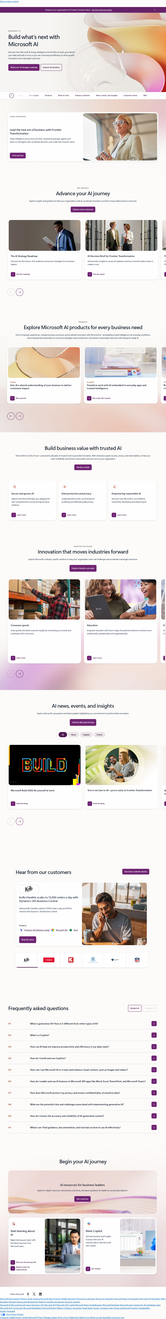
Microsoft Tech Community (11, 1308)
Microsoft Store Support (10, 1298)
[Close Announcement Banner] (154, 10)
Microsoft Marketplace (32, 1308)
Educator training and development (23, 1301)
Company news (106, 1308)
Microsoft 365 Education (150, 1298)
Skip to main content (9, 1)
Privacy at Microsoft (122, 1308)
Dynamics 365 (38, 1305)
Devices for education (104, 1298)
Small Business (95, 1305)
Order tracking (34, 1298)
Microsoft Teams (82, 1305)
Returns (24, 1298)
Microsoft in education (85, 1298)
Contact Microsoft (29, 1317)
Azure (28, 1305)
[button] (27, 960)
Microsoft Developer (110, 1305)
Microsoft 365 (61, 930)
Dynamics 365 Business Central (37, 930)
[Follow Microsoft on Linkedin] (40, 1294)
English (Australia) (7, 1311)
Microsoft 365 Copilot (65, 1305)
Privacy (40, 1317)
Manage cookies (50, 1317)
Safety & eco (84, 1317)
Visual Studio (87, 1308)
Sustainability (144, 1308)
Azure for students (72, 1301)
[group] (83, 137)
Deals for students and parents (51, 1301)
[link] (34, 96)
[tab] (63, 734)
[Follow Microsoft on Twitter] (34, 1294)
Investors (134, 1308)
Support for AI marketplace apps (147, 1305)
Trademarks (74, 1317)
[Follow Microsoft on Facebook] (28, 1294)
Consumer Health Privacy (10, 1317)
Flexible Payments (68, 1298)
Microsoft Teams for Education (126, 1298)
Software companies (72, 1308)
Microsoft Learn (126, 1305)
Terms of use (63, 1317)
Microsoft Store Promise (50, 1298)
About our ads (96, 1317)
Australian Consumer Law (113, 1317)
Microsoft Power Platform (53, 1308)
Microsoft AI (5, 1305)
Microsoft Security (18, 1305)
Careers (96, 1308)
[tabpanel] (82, 784)
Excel (76, 930)
